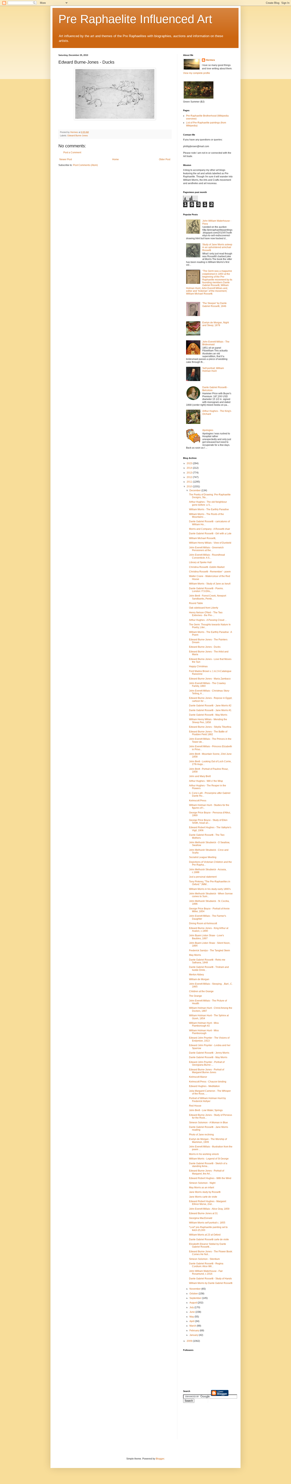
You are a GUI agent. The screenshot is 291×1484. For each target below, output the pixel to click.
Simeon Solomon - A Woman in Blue (208, 1122)
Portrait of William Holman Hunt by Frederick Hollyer (207, 1099)
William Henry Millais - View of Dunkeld (210, 542)
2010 (190, 486)
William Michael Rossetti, (202, 538)
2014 (190, 468)
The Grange (195, 996)
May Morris (195, 955)
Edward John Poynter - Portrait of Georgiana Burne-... (206, 1063)
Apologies (207, 430)
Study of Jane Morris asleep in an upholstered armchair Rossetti (217, 247)
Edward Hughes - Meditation (204, 1086)
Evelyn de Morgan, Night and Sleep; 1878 (215, 324)
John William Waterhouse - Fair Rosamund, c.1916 (206, 1272)
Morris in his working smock (204, 1154)
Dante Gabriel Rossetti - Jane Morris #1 (210, 710)
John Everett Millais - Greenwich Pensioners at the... (206, 549)
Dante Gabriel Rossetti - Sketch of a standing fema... (208, 1165)
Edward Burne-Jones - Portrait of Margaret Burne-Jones (206, 1071)
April (192, 1321)
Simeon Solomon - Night (202, 1183)
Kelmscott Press (197, 800)
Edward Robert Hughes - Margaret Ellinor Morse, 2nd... (207, 1202)
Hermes (210, 60)
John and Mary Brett (200, 776)
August (193, 1302)
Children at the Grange (201, 991)
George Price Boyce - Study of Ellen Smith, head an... (208, 821)
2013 (190, 472)
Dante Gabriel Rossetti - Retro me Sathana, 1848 (207, 961)
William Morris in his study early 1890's (210, 889)
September (195, 1298)
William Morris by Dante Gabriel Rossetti (210, 1283)
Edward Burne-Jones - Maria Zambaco (210, 678)
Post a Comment (72, 152)
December (195, 490)
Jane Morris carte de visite (203, 1196)
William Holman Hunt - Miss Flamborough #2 (204, 1024)
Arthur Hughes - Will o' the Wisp (206, 781)
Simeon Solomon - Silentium (204, 1259)
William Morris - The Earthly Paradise (209, 509)
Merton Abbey (196, 974)
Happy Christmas (198, 666)
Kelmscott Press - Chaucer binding (207, 1081)
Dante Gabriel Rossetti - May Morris (208, 714)
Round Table (196, 603)
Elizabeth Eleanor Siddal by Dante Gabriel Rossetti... (207, 1245)
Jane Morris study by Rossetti (205, 1192)
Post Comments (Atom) (85, 165)
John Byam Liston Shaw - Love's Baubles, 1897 (206, 937)
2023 (190, 463)
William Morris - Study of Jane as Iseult (209, 583)
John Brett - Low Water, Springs (206, 1110)
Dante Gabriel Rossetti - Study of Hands (210, 1278)
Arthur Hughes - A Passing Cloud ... (208, 620)
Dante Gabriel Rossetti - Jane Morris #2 (210, 705)
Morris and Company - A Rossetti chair (209, 529)
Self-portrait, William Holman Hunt (213, 369)
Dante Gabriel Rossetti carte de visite (209, 1239)
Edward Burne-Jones (78, 135)
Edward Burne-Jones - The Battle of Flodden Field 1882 (208, 733)
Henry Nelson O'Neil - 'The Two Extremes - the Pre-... (206, 614)
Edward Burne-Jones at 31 (203, 1213)
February (194, 1330)
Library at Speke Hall (200, 562)
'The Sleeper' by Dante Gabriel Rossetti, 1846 (214, 304)
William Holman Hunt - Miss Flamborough (204, 1032)
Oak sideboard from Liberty (203, 607)
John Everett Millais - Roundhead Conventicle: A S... (207, 556)
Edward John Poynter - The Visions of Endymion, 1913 (209, 1039)
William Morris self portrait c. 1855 (207, 1222)
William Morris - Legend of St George (209, 1158)
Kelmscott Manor (198, 1077)
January (194, 1335)
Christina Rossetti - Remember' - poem (210, 571)
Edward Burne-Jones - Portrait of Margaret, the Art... (206, 1172)
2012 (190, 477)
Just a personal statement (203, 876)
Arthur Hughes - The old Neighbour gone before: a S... (208, 503)
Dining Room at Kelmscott (203, 923)
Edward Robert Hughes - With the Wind (210, 1178)
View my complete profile (196, 73)
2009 (190, 1341)
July (191, 1307)
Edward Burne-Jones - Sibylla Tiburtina (210, 727)
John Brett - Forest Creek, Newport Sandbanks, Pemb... (207, 597)
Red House (195, 1105)
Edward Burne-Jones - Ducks (205, 647)
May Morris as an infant (201, 1187)
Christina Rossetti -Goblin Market (206, 567)
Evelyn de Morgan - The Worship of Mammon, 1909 (208, 1140)
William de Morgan (199, 979)
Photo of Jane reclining (201, 1134)
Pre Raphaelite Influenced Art (135, 19)
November (195, 1288)
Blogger (160, 1458)
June (192, 1312)
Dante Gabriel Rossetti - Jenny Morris (209, 1052)
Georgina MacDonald (200, 1218)
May (192, 1316)
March (193, 1325)
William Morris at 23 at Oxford (205, 1234)
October (194, 1293)
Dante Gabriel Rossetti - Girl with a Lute (210, 533)
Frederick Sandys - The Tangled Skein (209, 950)
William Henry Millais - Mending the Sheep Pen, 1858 (208, 721)
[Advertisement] (201, 1423)
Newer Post (65, 159)
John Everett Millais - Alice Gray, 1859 (209, 1208)
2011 (190, 481)
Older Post (164, 159)
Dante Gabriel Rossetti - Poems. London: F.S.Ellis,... (206, 590)
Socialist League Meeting (202, 857)
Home (115, 159)
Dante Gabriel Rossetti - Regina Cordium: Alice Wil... (206, 1265)
